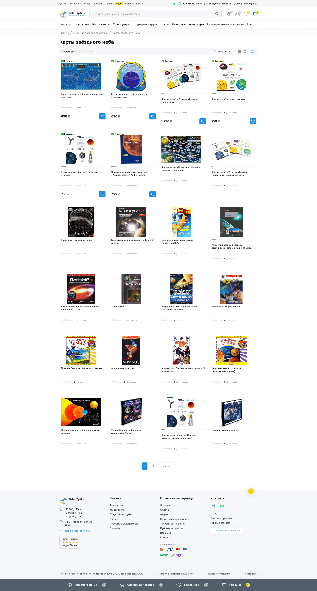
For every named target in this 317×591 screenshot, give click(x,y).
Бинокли (65, 24)
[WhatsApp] (222, 506)
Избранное (191, 585)
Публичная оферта (171, 528)
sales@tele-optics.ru (220, 3)
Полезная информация (177, 498)
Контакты (166, 537)
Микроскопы (101, 24)
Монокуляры (121, 24)
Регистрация (251, 3)
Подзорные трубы (145, 24)
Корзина (235, 585)
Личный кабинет (220, 522)
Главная (64, 32)
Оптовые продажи (221, 518)
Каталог (129, 3)
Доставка (97, 3)
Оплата (108, 3)
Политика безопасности (174, 519)
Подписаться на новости (227, 530)
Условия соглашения (172, 523)
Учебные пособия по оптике (91, 32)
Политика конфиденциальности (176, 573)
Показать (218, 51)
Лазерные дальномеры (188, 24)
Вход (239, 3)
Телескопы (81, 24)
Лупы (165, 24)
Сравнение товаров (140, 585)
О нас (87, 3)
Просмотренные (86, 585)
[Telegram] (213, 506)
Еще (138, 3)
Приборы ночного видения (225, 24)
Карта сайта (251, 573)
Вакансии (166, 532)
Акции (119, 3)
